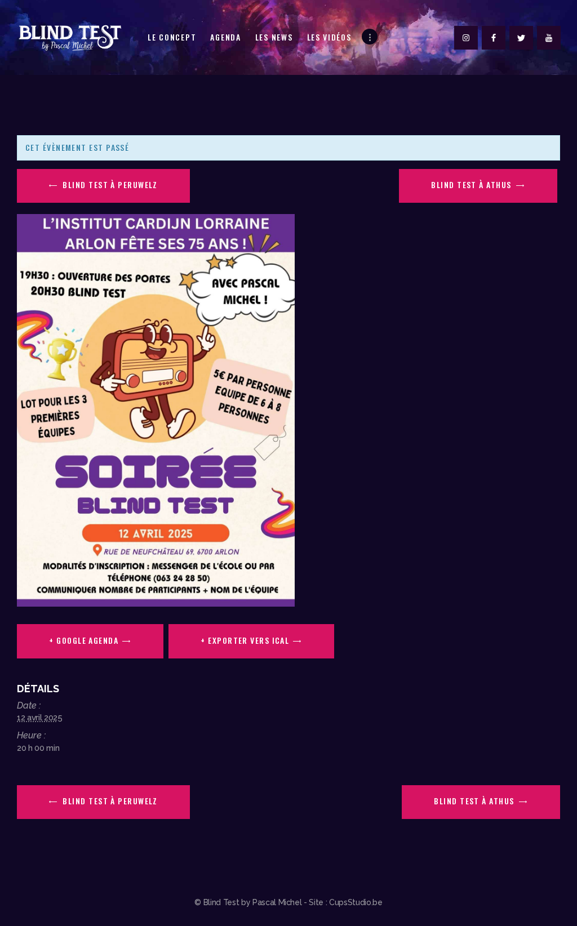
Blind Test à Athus (472, 184)
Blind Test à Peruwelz (109, 184)
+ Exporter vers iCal (245, 640)
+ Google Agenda (83, 640)
